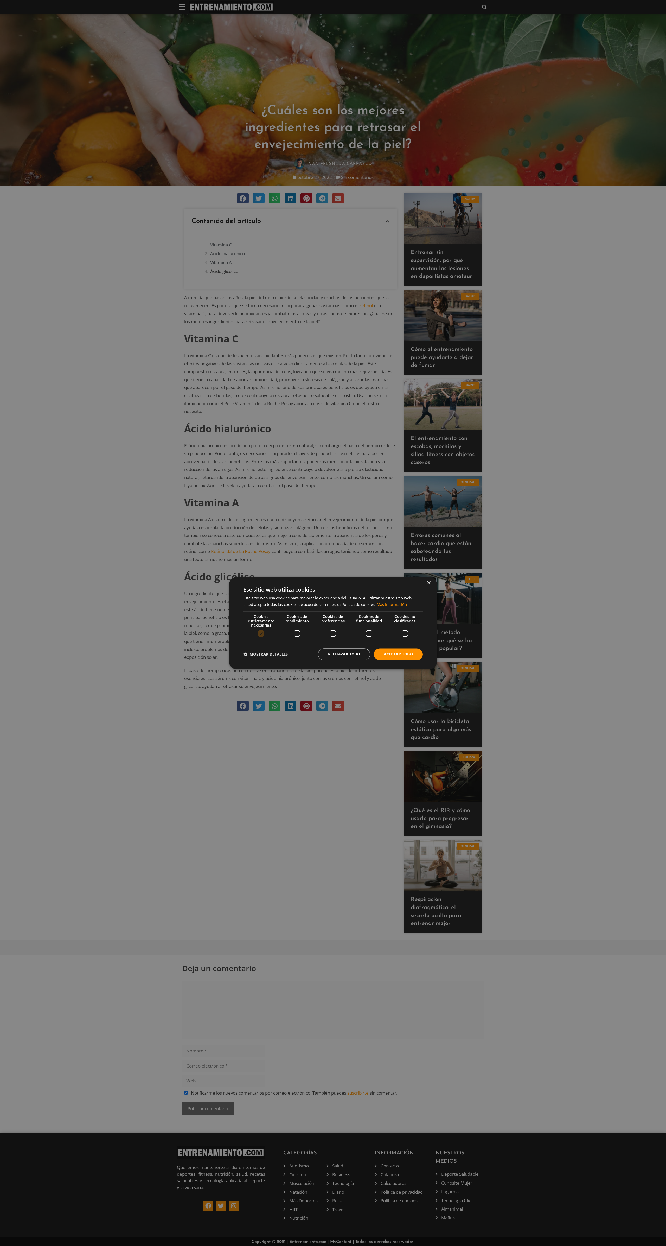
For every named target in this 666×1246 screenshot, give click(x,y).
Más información (392, 604)
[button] (265, 654)
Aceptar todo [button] (398, 653)
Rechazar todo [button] (344, 653)
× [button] (429, 583)
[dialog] (333, 623)
